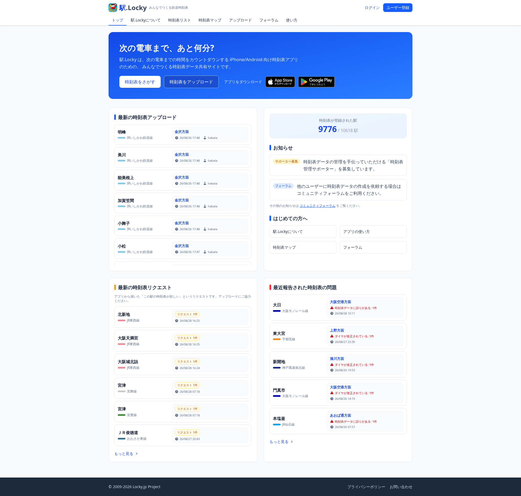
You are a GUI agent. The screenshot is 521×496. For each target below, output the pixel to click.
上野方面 (337, 330)
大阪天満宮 (128, 338)
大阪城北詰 (128, 361)
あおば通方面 (340, 415)
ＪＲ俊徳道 (128, 432)
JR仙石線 (288, 424)
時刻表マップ (210, 20)
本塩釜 (279, 418)
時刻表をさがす (140, 82)
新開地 (279, 361)
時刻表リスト (179, 20)
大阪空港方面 (340, 301)
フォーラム (268, 20)
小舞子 (124, 223)
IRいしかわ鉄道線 (140, 137)
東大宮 (279, 333)
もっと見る (123, 453)
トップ (117, 20)
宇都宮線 (288, 339)
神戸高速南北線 (293, 367)
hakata (212, 138)
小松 (122, 246)
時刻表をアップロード (191, 82)
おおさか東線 (137, 438)
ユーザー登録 (397, 7)
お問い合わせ (401, 486)
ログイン (372, 7)
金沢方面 (182, 131)
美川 (122, 154)
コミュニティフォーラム (317, 205)
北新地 (124, 314)
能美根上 (126, 177)
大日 (277, 304)
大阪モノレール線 (295, 310)
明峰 (122, 132)
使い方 (291, 20)
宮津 (122, 385)
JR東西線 (133, 320)
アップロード (240, 20)
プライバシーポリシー (366, 486)
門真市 (279, 390)
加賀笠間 (126, 200)
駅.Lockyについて (146, 20)
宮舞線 (132, 391)
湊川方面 (337, 358)
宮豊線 (132, 415)
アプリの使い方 (356, 231)
